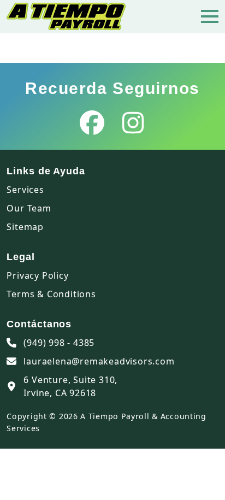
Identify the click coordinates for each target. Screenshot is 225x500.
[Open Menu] (209, 16)
